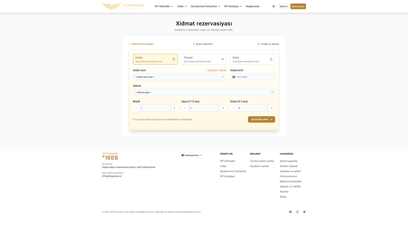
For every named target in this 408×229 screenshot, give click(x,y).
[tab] (155, 59)
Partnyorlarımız (288, 176)
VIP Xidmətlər (162, 6)
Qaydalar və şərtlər (290, 171)
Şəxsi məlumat (260, 119)
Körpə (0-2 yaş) (239, 101)
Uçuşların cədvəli (217, 70)
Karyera (284, 191)
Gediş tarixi (236, 70)
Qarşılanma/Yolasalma (204, 6)
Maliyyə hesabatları (291, 181)
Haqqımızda (252, 6)
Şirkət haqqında (289, 161)
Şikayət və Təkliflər (290, 186)
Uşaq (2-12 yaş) (191, 101)
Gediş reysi (139, 70)
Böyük (136, 101)
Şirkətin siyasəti (289, 166)
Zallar (180, 6)
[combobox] (177, 76)
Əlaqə (283, 196)
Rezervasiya (298, 6)
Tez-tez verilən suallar (262, 161)
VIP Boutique (231, 6)
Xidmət (137, 85)
